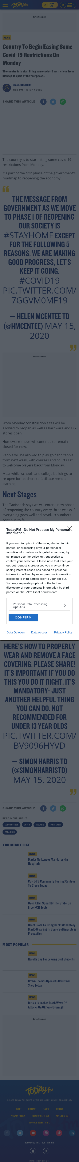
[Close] (71, 530)
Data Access (39, 632)
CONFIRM (23, 617)
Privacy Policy (63, 632)
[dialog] (39, 581)
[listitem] (39, 605)
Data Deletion (16, 632)
